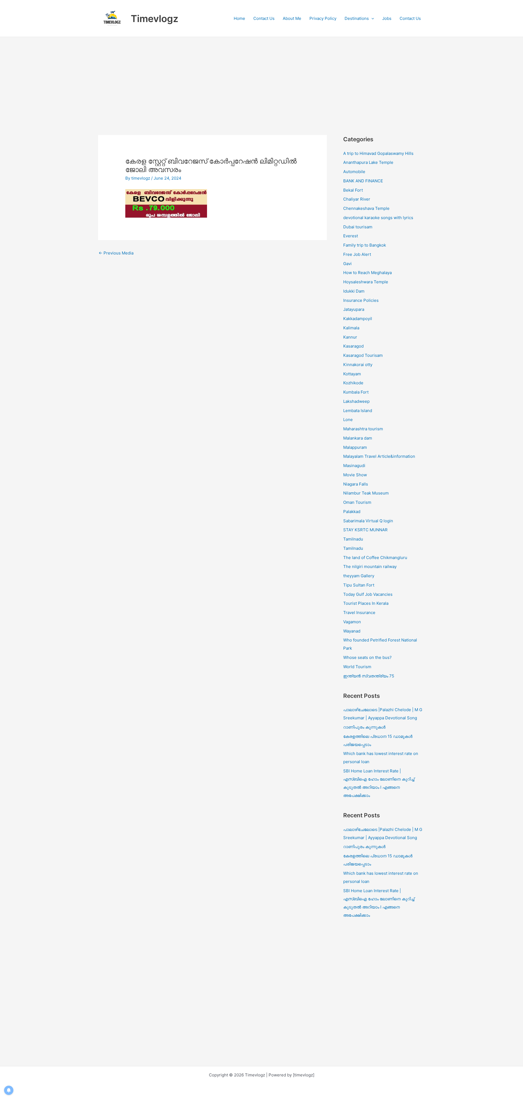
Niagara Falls (355, 484)
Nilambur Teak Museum (366, 493)
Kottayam (352, 373)
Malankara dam (357, 438)
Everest (350, 235)
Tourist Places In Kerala (365, 603)
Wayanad (351, 631)
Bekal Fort (353, 190)
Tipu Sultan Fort (358, 585)
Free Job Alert (357, 254)
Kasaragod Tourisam (363, 355)
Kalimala (351, 327)
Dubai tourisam (357, 226)
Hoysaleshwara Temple (365, 281)
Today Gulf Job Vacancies (368, 594)
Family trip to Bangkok (364, 245)
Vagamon (352, 621)
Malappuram (355, 447)
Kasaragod (353, 346)
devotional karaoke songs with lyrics (378, 217)
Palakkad (351, 511)
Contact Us (264, 18)
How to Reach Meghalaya (367, 272)
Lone (348, 419)
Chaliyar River (356, 199)
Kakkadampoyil (357, 318)
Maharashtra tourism (363, 428)
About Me (292, 18)
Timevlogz (154, 18)
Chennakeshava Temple (366, 208)
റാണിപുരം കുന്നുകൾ (364, 727)
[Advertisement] (261, 78)
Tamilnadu (353, 539)
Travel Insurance (359, 612)
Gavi (347, 263)
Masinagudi (354, 465)
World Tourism (357, 666)
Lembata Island (357, 410)
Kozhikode (353, 382)
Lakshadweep (356, 401)
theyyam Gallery (358, 575)
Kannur (350, 337)
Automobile (354, 171)
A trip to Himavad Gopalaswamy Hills (379, 153)
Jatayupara (353, 309)
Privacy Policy (322, 18)
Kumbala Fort (356, 392)
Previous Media (116, 253)
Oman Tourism (357, 502)
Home (239, 18)
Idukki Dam (353, 291)
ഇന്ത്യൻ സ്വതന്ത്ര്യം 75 (368, 676)
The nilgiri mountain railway (370, 566)
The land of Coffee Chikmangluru (375, 557)
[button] (371, 18)
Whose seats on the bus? (367, 657)
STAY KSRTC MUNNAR (365, 529)
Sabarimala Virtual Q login (368, 520)
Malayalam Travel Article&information (379, 456)
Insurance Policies (361, 300)
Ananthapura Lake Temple (368, 162)
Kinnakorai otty (357, 364)
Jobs (386, 18)
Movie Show (355, 474)
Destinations (357, 18)
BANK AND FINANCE (363, 180)
